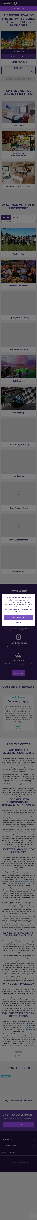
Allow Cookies (18, 617)
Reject (18, 622)
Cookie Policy (18, 611)
